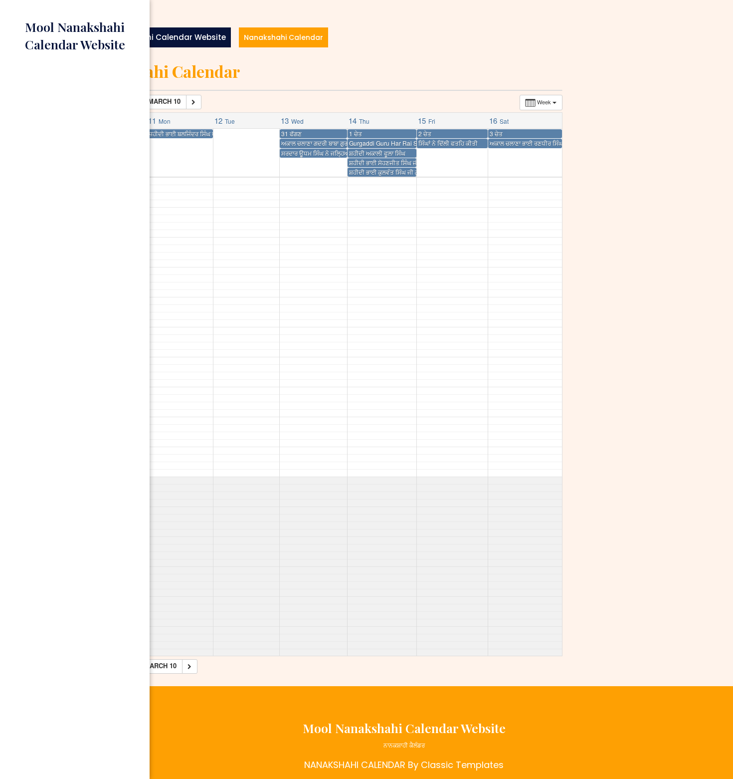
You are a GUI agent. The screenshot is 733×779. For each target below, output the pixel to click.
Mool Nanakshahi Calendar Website (156, 37)
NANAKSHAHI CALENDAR (354, 765)
